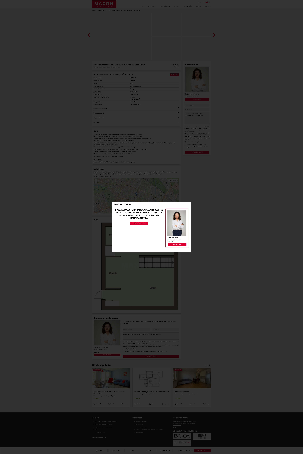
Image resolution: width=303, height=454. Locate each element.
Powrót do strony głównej (139, 223)
